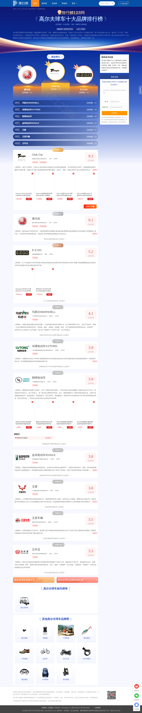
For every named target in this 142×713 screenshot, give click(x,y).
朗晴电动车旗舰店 (22, 438)
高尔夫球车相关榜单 (55, 588)
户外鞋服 (24, 659)
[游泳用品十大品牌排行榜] (24, 671)
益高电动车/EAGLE (44, 454)
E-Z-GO (84, 89)
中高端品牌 (43, 162)
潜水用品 (66, 679)
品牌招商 (97, 707)
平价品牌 (35, 257)
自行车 (45, 659)
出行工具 (24, 9)
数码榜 (44, 3)
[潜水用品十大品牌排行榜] (65, 671)
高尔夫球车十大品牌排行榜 (36, 9)
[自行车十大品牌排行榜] (45, 651)
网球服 (45, 638)
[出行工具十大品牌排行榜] (65, 651)
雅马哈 (27, 89)
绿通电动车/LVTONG (44, 346)
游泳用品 (24, 679)
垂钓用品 (87, 638)
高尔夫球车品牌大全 (34, 580)
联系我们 (44, 707)
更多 (73, 3)
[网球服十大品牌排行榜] (45, 630)
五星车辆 (37, 517)
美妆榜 (54, 3)
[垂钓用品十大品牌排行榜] (86, 630)
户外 (18, 9)
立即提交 (114, 113)
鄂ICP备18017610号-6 (87, 710)
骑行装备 (24, 638)
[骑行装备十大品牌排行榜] (24, 630)
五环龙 (36, 549)
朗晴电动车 (39, 377)
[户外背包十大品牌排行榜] (45, 671)
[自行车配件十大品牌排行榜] (86, 651)
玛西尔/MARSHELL (44, 311)
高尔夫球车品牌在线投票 (77, 580)
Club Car (55, 86)
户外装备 (66, 638)
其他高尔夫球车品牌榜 (55, 618)
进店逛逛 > (48, 438)
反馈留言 (51, 707)
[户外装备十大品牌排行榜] (65, 630)
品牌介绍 (90, 206)
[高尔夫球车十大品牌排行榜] (24, 599)
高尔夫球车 (24, 607)
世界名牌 (35, 162)
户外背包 (45, 679)
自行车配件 (87, 659)
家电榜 (64, 3)
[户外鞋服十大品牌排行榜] (24, 651)
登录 (123, 3)
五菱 (34, 486)
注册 (126, 3)
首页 (35, 3)
